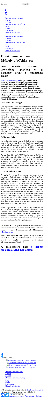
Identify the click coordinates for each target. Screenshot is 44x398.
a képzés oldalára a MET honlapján (22, 248)
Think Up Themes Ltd (35, 390)
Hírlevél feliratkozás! (12, 32)
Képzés (8, 22)
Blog (7, 26)
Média (7, 28)
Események (9, 30)
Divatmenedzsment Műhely (15, 24)
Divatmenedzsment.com (14, 18)
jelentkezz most (7, 232)
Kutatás (8, 20)
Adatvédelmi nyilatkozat (33, 396)
